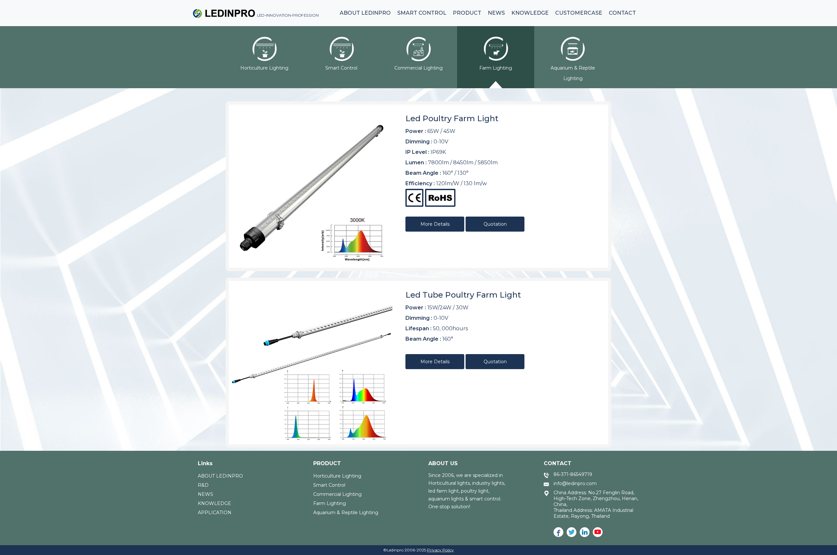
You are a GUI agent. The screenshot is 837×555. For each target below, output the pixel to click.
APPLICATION (214, 512)
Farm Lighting (329, 503)
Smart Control (329, 485)
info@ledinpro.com (575, 483)
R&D (203, 485)
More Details (435, 224)
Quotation (495, 224)
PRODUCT (327, 463)
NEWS (205, 494)
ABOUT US (443, 463)
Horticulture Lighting (337, 476)
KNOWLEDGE (214, 503)
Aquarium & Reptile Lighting (345, 512)
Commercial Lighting (337, 494)
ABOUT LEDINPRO (220, 476)
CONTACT (558, 463)
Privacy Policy (440, 549)
